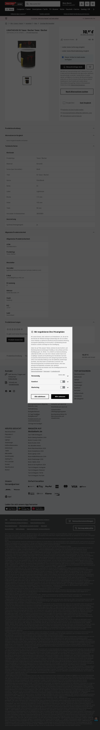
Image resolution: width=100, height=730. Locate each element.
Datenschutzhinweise (36, 371)
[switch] (62, 381)
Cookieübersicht (55, 371)
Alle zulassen (60, 396)
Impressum (47, 371)
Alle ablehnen (40, 396)
